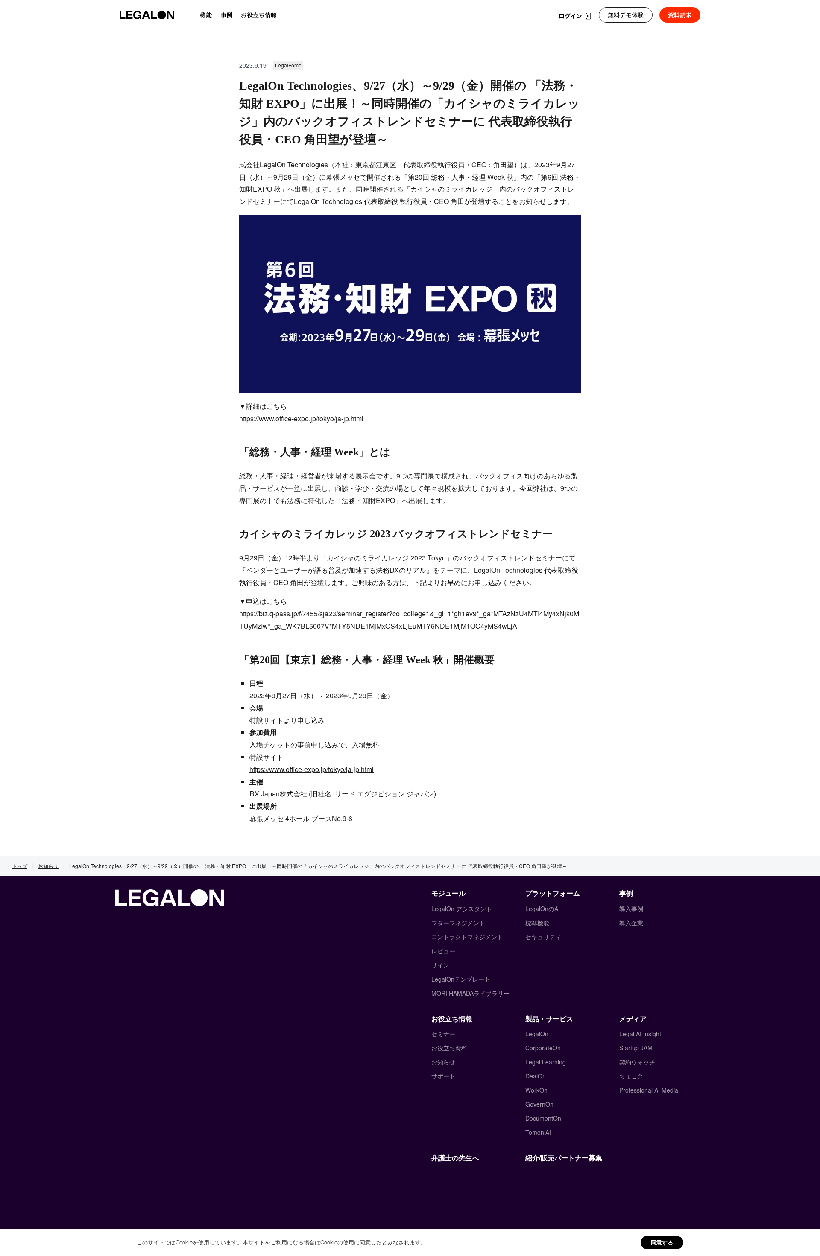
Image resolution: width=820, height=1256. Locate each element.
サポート (443, 1076)
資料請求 (680, 15)
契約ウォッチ (637, 1062)
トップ (19, 865)
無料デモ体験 (626, 15)
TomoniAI (538, 1132)
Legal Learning (545, 1062)
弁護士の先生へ (455, 1158)
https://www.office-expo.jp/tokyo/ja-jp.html (301, 418)
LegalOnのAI (542, 908)
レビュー (443, 951)
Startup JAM (636, 1047)
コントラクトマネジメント (467, 937)
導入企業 (631, 922)
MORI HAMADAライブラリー (470, 993)
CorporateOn (543, 1047)
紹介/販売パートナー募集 (563, 1158)
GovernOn (539, 1104)
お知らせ (48, 865)
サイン (440, 965)
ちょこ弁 (631, 1076)
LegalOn (536, 1033)
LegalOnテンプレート (460, 979)
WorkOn (536, 1090)
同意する (662, 1242)
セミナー (443, 1033)
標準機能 (537, 922)
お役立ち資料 (449, 1047)
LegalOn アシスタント (461, 908)
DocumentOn (543, 1118)
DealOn (535, 1076)
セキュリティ (543, 937)
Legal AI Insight (640, 1033)
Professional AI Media (648, 1090)
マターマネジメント (458, 922)
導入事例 (631, 908)
